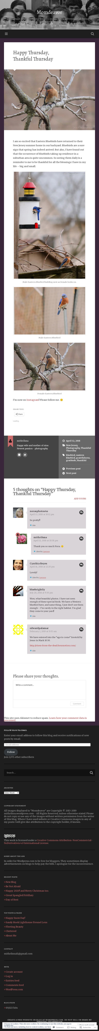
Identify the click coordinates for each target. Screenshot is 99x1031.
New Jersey (71, 445)
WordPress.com (14, 989)
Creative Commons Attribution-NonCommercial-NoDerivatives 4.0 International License (48, 842)
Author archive (19, 454)
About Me (11, 935)
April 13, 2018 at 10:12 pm (42, 514)
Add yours (80, 498)
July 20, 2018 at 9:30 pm (41, 593)
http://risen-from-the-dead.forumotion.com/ (53, 645)
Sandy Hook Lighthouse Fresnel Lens (26, 922)
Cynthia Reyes (38, 563)
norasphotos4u (39, 511)
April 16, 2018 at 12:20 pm (42, 566)
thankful (81, 460)
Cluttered (11, 931)
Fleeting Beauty (14, 926)
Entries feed (12, 980)
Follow (11, 752)
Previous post (73, 468)
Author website (25, 454)
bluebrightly (37, 589)
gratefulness (83, 458)
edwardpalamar (39, 628)
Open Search (92, 34)
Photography (73, 448)
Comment (77, 704)
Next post (71, 473)
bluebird (70, 455)
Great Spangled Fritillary (20, 895)
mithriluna (40, 537)
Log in (9, 976)
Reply (81, 512)
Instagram (33, 399)
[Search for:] (49, 772)
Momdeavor (49, 12)
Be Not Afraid (13, 886)
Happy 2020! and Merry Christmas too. (27, 890)
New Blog (11, 882)
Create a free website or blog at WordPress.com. (35, 1020)
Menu (6, 34)
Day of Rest (12, 899)
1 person (46, 551)
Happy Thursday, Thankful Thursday (33, 55)
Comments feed (15, 985)
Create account (14, 971)
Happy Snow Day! (15, 918)
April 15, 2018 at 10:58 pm (46, 540)
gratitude (71, 460)
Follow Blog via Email (15, 730)
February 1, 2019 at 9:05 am (43, 631)
